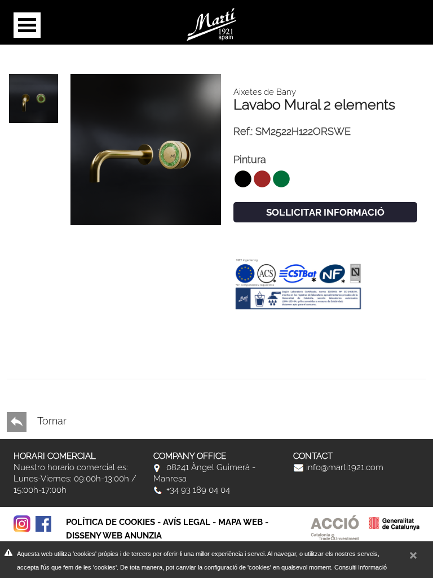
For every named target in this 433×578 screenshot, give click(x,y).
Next (23, 325)
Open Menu (27, 25)
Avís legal (186, 522)
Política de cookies (110, 522)
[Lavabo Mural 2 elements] (146, 149)
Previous (23, 337)
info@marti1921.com (343, 467)
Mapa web (240, 522)
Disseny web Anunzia (114, 536)
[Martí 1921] (211, 23)
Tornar (51, 421)
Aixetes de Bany (264, 92)
